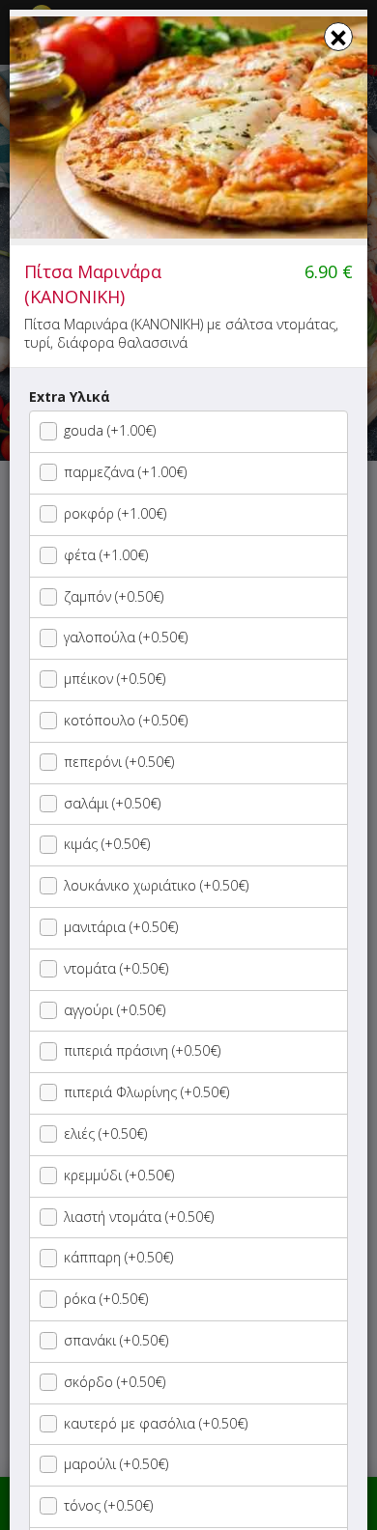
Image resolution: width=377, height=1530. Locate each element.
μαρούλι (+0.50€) (116, 1464)
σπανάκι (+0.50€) (116, 1340)
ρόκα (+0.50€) (106, 1298)
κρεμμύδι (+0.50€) (119, 1175)
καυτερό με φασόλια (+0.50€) (155, 1423)
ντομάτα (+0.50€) (116, 968)
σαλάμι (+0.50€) (112, 803)
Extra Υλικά (69, 396)
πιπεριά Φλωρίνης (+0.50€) (146, 1092)
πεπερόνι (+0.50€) (119, 761)
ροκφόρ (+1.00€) (115, 513)
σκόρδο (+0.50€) (114, 1382)
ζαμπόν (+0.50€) (113, 596)
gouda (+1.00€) (110, 430)
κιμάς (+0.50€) (107, 844)
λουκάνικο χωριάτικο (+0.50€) (156, 885)
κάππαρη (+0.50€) (118, 1257)
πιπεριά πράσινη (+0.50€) (142, 1050)
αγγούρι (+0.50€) (114, 1010)
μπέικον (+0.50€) (114, 678)
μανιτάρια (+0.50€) (121, 927)
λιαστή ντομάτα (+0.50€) (139, 1216)
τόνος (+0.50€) (108, 1505)
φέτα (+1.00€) (106, 555)
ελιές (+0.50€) (105, 1133)
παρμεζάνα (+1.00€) (125, 472)
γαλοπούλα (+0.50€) (126, 637)
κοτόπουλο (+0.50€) (126, 720)
